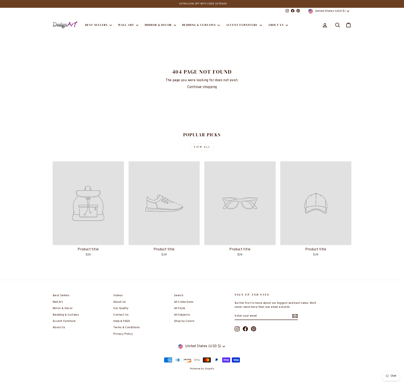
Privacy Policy (123, 334)
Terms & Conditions (126, 327)
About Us (276, 25)
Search (178, 295)
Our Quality (120, 308)
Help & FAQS (121, 321)
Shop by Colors (184, 321)
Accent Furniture (242, 25)
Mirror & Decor (159, 25)
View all (202, 147)
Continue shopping (202, 87)
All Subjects (182, 315)
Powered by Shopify (202, 368)
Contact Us (121, 315)
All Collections (184, 302)
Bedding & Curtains (199, 25)
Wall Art (126, 25)
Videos (118, 295)
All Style (179, 308)
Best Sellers (97, 25)
